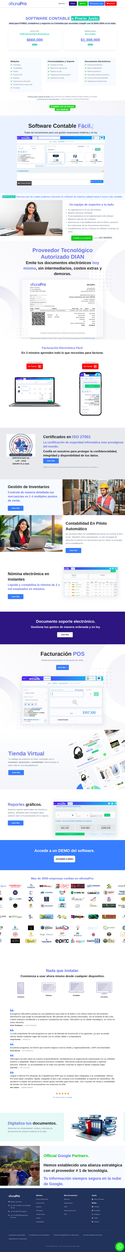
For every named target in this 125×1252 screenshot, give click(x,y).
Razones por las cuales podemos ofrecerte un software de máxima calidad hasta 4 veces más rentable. (63, 196)
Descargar (92, 338)
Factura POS (40, 1203)
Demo (84, 3)
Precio (73, 3)
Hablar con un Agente (82, 238)
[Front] (14, 1196)
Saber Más (51, 461)
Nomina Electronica (70, 1210)
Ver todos (16, 88)
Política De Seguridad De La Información (66, 1235)
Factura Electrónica (42, 1199)
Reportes (67, 1199)
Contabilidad (40, 1222)
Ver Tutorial (32, 366)
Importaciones (68, 1203)
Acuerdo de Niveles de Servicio (92, 1235)
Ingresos (39, 1207)
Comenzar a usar (97, 3)
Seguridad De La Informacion (18, 1239)
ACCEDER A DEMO (64, 859)
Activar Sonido (26, 183)
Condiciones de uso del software (39, 1235)
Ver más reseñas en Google (62, 1097)
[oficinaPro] (17, 4)
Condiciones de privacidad (17, 1235)
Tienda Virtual (40, 1214)
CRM (65, 1207)
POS (65, 1214)
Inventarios (39, 1210)
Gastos (38, 1218)
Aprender (111, 3)
